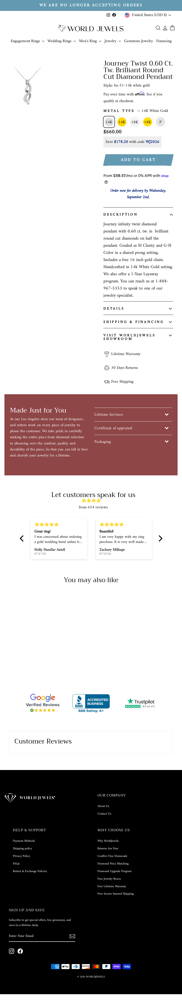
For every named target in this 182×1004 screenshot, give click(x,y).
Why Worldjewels (108, 841)
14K (109, 122)
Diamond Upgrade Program (114, 871)
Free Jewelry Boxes (109, 879)
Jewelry (111, 41)
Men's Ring (88, 41)
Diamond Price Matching (113, 863)
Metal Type (135, 111)
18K (134, 122)
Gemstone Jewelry (138, 41)
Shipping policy (22, 848)
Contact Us (104, 814)
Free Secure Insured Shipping (115, 894)
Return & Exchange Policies (30, 871)
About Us (103, 806)
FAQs (16, 863)
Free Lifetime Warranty (111, 886)
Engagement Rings (26, 41)
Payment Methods (24, 841)
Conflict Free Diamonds (112, 856)
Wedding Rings (59, 41)
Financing (164, 41)
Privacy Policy (21, 856)
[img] (93, 500)
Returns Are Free (107, 848)
